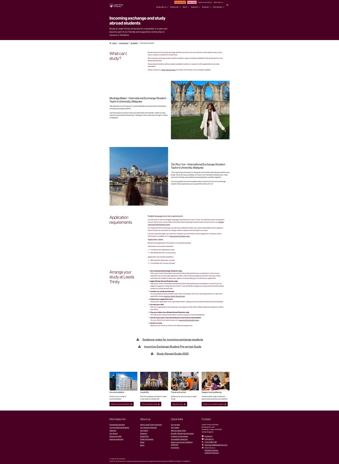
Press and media (115, 436)
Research (194, 7)
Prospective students (117, 424)
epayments (175, 447)
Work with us (218, 2)
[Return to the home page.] (116, 5)
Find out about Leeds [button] (149, 404)
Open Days (192, 2)
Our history (144, 430)
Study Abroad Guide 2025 (173, 353)
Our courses (175, 424)
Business (205, 7)
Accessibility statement (179, 439)
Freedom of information (179, 436)
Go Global (134, 43)
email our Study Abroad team (174, 296)
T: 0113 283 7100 (211, 442)
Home (114, 43)
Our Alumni (113, 433)
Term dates (175, 427)
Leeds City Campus (212, 453)
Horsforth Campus (211, 450)
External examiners (116, 439)
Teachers (112, 430)
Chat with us (209, 439)
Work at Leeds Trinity (178, 430)
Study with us (161, 7)
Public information (146, 439)
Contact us (208, 436)
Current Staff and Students (119, 427)
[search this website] (227, 5)
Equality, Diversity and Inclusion (182, 433)
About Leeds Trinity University (151, 424)
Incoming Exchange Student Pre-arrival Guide (172, 346)
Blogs (142, 445)
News (142, 442)
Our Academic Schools (148, 427)
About (185, 7)
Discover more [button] (178, 404)
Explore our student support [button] (213, 404)
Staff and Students (205, 2)
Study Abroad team (169, 70)
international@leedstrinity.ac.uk (216, 445)
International (217, 7)
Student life (174, 7)
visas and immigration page (180, 236)
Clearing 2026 (180, 2)
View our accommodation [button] (120, 404)
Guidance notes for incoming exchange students (172, 339)
